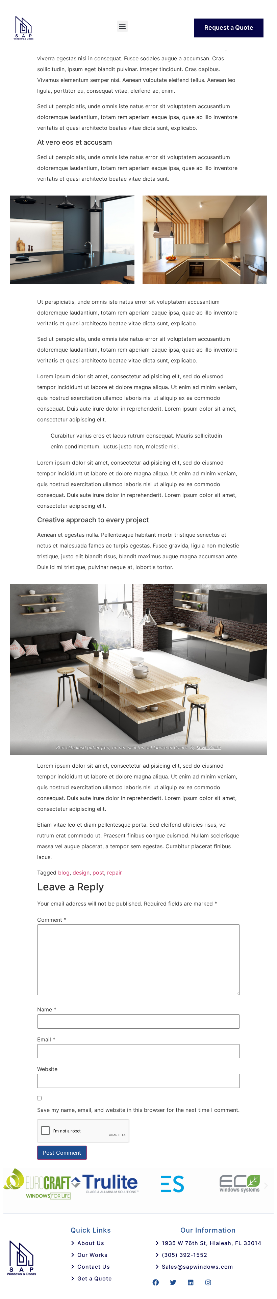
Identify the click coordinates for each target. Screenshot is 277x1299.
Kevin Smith (209, 747)
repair (114, 872)
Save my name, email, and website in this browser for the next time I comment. (138, 1110)
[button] (122, 26)
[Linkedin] (190, 1282)
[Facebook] (155, 1282)
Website (47, 1069)
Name (46, 1009)
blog (64, 872)
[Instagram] (208, 1282)
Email (46, 1039)
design (81, 872)
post (98, 872)
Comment (52, 919)
